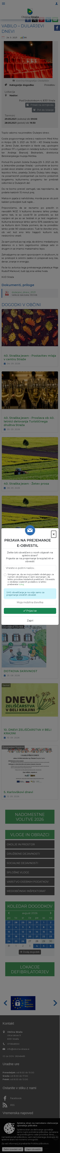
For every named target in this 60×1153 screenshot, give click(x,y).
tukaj (21, 584)
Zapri (30, 620)
